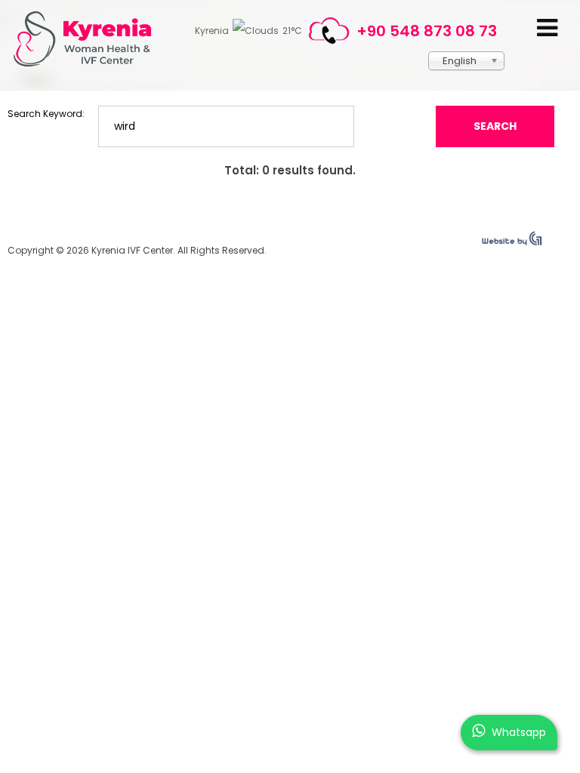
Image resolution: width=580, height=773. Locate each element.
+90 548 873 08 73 (426, 31)
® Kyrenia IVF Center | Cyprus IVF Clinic (89, 39)
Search (495, 126)
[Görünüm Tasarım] (512, 242)
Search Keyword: (46, 113)
